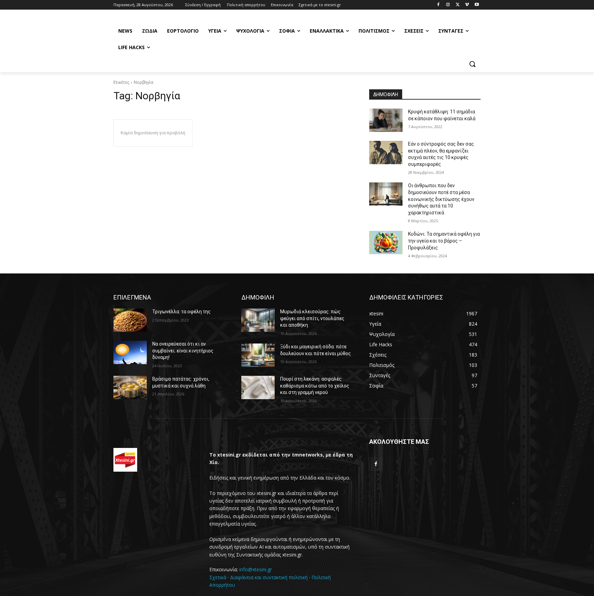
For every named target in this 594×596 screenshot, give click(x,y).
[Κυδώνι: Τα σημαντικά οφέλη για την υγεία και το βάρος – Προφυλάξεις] (386, 242)
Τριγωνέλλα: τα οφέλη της (181, 311)
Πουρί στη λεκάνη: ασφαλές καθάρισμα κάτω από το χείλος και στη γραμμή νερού (314, 385)
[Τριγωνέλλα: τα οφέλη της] (130, 320)
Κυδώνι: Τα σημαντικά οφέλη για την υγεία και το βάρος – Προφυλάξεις (444, 240)
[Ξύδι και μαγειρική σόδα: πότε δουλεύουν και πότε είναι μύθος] (258, 355)
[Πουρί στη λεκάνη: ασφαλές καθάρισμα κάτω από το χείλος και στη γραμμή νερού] (258, 387)
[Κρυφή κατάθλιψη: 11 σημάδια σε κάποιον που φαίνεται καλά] (386, 120)
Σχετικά (217, 577)
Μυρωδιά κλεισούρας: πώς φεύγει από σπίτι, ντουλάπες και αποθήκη (312, 318)
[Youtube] (477, 5)
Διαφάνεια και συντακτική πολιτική (269, 577)
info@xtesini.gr (255, 569)
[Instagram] (448, 5)
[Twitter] (458, 5)
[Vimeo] (467, 5)
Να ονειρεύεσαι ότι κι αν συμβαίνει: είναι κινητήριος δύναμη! (182, 350)
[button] (472, 64)
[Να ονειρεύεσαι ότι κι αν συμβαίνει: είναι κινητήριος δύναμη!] (130, 352)
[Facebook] (438, 5)
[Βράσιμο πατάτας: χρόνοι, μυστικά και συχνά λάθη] (130, 387)
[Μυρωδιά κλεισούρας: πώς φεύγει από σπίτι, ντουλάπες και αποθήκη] (258, 320)
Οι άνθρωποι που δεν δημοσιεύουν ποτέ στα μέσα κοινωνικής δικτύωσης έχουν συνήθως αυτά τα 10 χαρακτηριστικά (441, 199)
